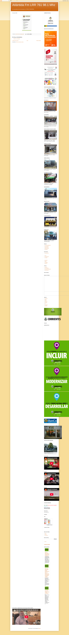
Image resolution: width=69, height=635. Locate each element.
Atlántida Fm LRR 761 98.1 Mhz (33, 5)
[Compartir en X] (29, 34)
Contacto (46, 257)
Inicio (27, 40)
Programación (47, 256)
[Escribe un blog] (28, 34)
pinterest (46, 263)
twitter (45, 261)
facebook (46, 260)
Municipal (46, 249)
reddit (45, 300)
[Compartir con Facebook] (30, 34)
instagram (46, 262)
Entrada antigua (38, 40)
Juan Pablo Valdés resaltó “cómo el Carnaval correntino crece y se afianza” (47, 590)
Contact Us (46, 535)
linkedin (46, 302)
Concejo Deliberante (48, 245)
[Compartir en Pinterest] (31, 34)
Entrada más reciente (15, 40)
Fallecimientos (47, 248)
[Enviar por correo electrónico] (27, 34)
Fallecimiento (47, 247)
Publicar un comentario (17, 38)
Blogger (39, 628)
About (45, 534)
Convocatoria (47, 246)
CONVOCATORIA (47, 544)
